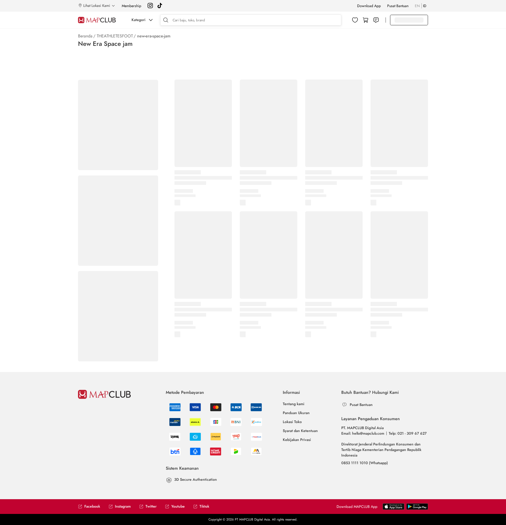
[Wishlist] (355, 20)
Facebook (92, 506)
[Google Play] (393, 508)
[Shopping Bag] (365, 20)
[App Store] (417, 508)
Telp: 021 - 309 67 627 (408, 433)
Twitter (151, 506)
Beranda (85, 36)
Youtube (178, 506)
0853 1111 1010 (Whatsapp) (364, 462)
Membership (131, 6)
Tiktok (204, 506)
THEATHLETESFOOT (115, 36)
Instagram (123, 506)
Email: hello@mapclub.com (362, 433)
